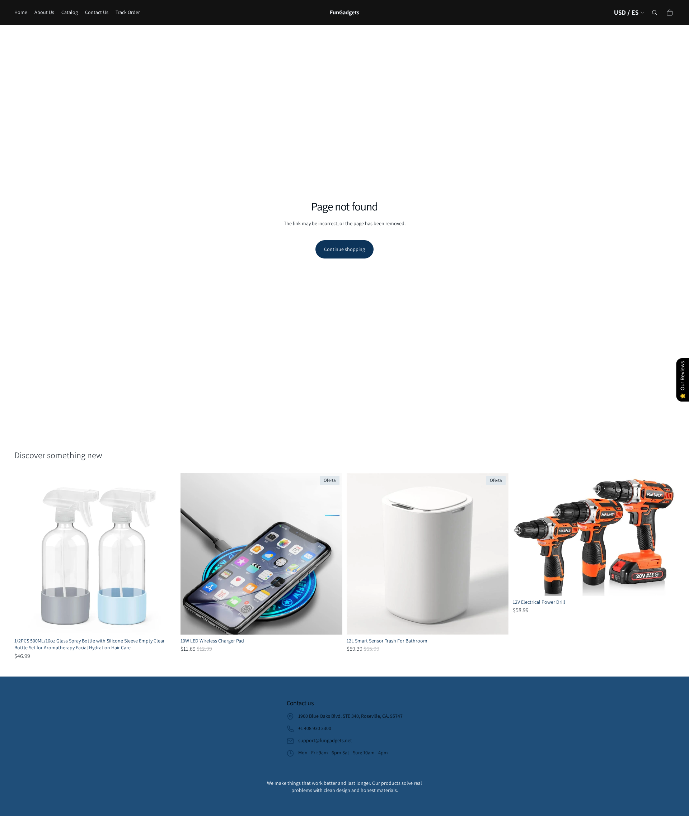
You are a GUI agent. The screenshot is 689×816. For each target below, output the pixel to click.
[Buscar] (654, 12)
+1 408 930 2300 (314, 728)
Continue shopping (344, 249)
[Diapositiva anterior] (25, 553)
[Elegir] (165, 623)
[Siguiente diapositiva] (165, 553)
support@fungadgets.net (325, 740)
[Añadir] (497, 623)
